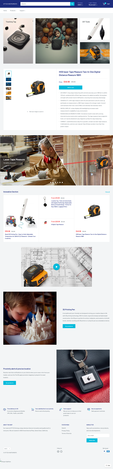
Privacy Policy (66, 437)
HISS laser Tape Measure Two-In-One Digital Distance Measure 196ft (91, 241)
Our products (69, 332)
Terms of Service (66, 439)
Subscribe (92, 446)
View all (107, 198)
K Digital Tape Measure (57, 230)
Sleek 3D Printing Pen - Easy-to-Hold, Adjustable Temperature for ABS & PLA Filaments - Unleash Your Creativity (20, 242)
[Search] (72, 4)
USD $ (5, 454)
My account (92, 5)
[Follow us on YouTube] (61, 457)
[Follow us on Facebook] (58, 457)
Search (64, 434)
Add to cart (70, 87)
